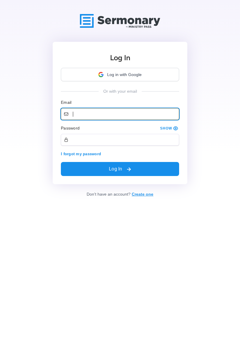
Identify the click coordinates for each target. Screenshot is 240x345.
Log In (116, 168)
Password (70, 128)
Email (66, 102)
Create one (142, 194)
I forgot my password (81, 154)
